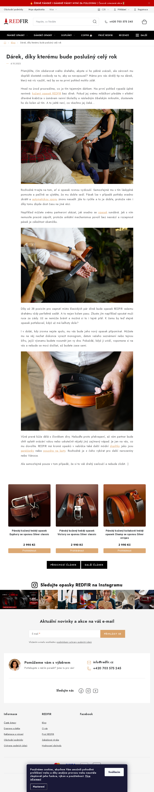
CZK (103, 9)
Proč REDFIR (48, 734)
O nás (45, 728)
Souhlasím (114, 772)
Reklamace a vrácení (13, 734)
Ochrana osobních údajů (15, 745)
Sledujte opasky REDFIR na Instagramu (81, 585)
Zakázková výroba (50, 739)
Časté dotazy (10, 722)
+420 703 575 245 (121, 21)
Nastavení (39, 786)
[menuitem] (17, 35)
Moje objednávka (37, 9)
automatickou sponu (44, 199)
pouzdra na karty (54, 451)
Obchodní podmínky (13, 9)
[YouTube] (95, 690)
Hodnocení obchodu (52, 745)
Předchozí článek (64, 564)
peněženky (27, 451)
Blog (44, 722)
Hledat (95, 22)
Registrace (143, 9)
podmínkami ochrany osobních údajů (74, 642)
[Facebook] (81, 690)
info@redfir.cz (103, 662)
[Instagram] (88, 690)
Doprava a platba (12, 728)
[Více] (141, 35)
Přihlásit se (112, 633)
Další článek (94, 564)
